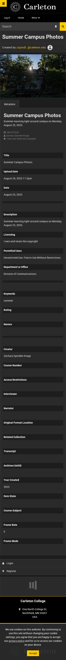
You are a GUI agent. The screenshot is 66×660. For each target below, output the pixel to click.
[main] (33, 313)
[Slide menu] (3, 3)
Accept (33, 653)
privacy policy (17, 641)
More (34, 17)
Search (63, 26)
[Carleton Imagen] (33, 7)
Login (9, 563)
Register (11, 571)
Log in (7, 17)
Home (21, 17)
